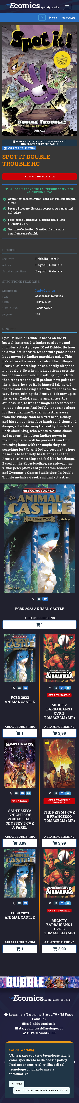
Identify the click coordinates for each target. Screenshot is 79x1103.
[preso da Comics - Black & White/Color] (56, 687)
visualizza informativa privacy (41, 1090)
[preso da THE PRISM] (68, 793)
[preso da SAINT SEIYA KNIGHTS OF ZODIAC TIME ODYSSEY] (28, 793)
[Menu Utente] (67, 7)
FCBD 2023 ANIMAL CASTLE (39, 609)
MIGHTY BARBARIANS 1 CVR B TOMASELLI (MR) (59, 711)
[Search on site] (42, 18)
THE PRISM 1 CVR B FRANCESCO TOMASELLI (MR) (59, 816)
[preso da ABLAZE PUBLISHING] (45, 599)
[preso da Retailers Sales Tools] (40, 599)
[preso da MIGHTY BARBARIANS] (68, 687)
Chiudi (17, 1084)
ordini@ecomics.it (40, 1024)
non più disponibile (39, 176)
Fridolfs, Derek (47, 259)
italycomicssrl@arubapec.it (40, 1028)
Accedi (70, 17)
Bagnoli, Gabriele (48, 265)
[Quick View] (34, 599)
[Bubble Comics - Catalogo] (39, 982)
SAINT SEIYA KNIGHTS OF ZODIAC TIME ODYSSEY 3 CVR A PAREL (20, 819)
